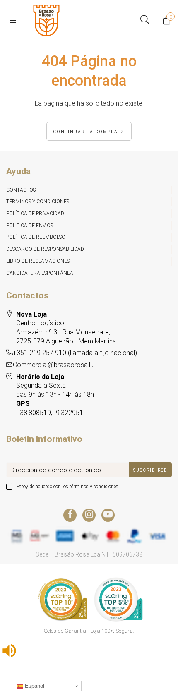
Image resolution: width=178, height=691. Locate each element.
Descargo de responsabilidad (45, 249)
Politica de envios (29, 225)
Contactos (21, 190)
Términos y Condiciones (37, 201)
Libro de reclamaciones (38, 261)
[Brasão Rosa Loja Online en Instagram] (89, 515)
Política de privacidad (35, 213)
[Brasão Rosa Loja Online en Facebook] (70, 515)
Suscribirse (150, 470)
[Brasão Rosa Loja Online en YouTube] (108, 515)
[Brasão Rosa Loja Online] (46, 20)
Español (33, 686)
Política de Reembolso (35, 237)
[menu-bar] (15, 20)
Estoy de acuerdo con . (68, 486)
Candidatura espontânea (39, 273)
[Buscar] (145, 20)
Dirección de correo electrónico (55, 470)
